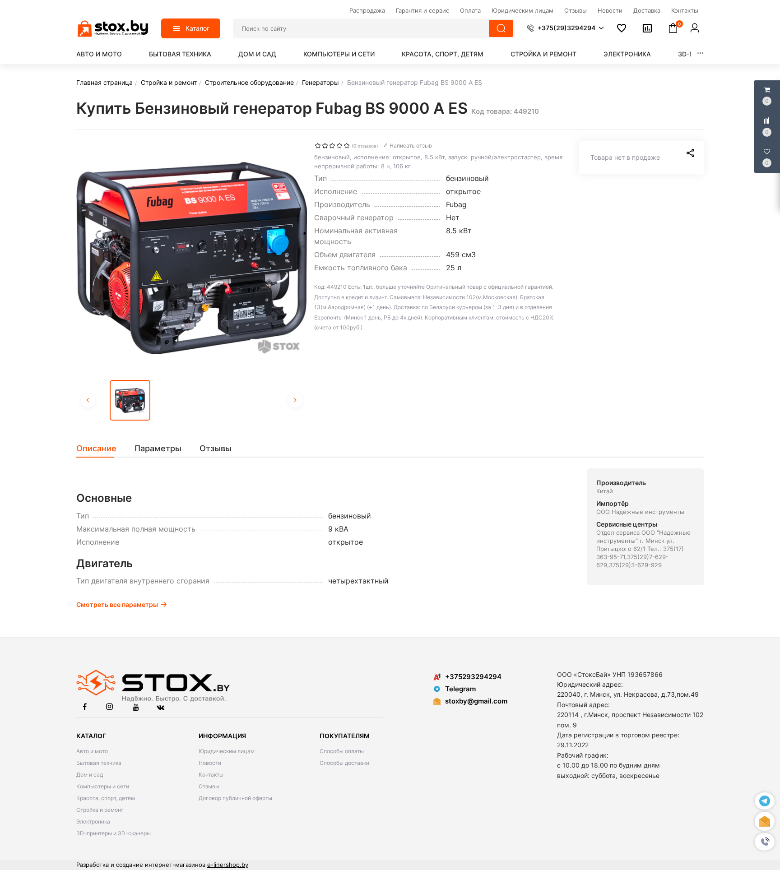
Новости (210, 762)
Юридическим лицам (227, 751)
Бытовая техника (180, 54)
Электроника (627, 54)
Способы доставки (344, 762)
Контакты (211, 774)
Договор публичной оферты (235, 798)
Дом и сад (257, 54)
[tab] (100, 449)
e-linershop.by (227, 864)
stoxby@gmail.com (476, 701)
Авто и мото (99, 54)
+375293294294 (473, 676)
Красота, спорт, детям (442, 54)
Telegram (460, 689)
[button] (764, 841)
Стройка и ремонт (543, 54)
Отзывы (209, 786)
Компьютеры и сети (339, 54)
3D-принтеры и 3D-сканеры (113, 833)
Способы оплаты (342, 751)
